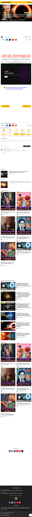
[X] (22, 451)
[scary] (29, 13)
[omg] (27, 13)
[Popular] (18, 242)
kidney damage (9, 235)
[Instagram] (12, 451)
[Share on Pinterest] (13, 40)
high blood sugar (3, 261)
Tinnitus (18, 387)
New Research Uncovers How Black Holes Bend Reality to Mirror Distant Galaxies (23, 324)
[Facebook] (10, 451)
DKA (7, 412)
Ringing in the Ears (25, 235)
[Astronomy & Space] (25, 13)
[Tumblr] (15, 451)
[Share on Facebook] (7, 40)
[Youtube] (17, 451)
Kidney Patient (3, 387)
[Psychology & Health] (2, 192)
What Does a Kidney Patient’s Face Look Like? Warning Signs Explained (8, 237)
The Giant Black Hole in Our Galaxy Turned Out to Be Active (12, 490)
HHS (9, 412)
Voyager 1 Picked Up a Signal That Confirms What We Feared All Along (24, 252)
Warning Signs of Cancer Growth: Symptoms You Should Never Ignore (24, 212)
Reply (4, 152)
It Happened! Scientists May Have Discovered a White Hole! (12, 493)
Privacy (13, 512)
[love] (4, 303)
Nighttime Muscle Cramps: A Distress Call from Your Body (8, 212)
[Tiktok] (20, 451)
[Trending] (2, 242)
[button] (1, 2)
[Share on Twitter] (10, 40)
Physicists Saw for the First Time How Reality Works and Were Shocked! (23, 314)
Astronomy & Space (6, 12)
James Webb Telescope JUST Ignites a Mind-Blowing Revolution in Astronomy (18, 172)
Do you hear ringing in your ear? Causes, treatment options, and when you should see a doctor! (24, 237)
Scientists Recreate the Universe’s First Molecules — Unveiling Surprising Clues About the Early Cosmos (23, 295)
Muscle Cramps (9, 362)
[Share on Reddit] (16, 40)
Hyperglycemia (8, 261)
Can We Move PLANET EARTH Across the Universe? (20, 181)
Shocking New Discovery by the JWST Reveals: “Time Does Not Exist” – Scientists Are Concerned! (23, 305)
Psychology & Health (4, 235)
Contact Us (9, 512)
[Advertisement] (16, 28)
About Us (2, 512)
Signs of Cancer (25, 362)
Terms (5, 512)
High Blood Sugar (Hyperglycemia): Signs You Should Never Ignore (7, 263)
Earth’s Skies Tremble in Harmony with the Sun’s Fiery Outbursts (23, 334)
